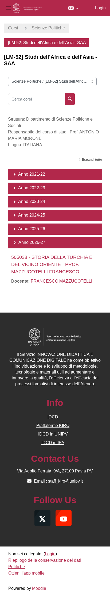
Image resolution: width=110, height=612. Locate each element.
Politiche (16, 566)
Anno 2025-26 (31, 228)
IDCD (53, 417)
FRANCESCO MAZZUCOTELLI (61, 281)
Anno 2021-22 (31, 174)
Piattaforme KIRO (52, 425)
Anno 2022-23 (31, 188)
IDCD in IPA (52, 442)
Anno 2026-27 (31, 242)
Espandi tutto (92, 159)
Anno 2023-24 (31, 201)
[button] (73, 8)
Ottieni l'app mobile (26, 573)
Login (100, 8)
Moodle (39, 588)
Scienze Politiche (48, 28)
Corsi (13, 28)
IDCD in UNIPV (53, 434)
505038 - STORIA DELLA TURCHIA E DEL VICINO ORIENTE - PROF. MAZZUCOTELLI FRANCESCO (51, 264)
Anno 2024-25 (31, 215)
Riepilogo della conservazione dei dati (44, 560)
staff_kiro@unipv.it (65, 481)
